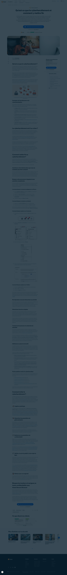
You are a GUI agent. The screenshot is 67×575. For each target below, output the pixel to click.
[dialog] (33, 287)
